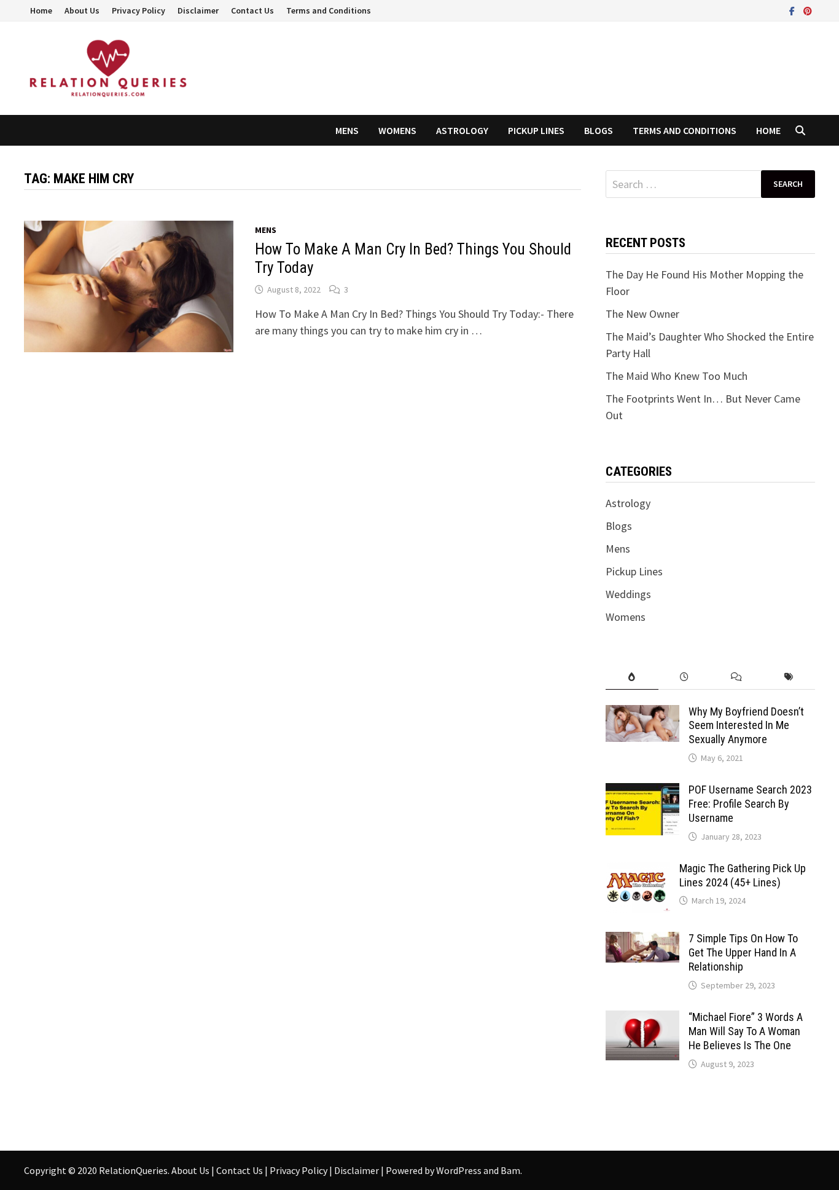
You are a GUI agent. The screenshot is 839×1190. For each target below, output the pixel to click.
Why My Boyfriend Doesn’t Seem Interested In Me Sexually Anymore (746, 725)
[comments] (737, 677)
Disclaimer (198, 10)
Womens (397, 130)
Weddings (628, 594)
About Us (82, 10)
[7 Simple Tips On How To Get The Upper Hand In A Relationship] (642, 940)
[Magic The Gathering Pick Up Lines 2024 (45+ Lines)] (638, 870)
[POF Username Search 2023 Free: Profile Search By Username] (642, 791)
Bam (510, 1170)
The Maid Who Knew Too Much (676, 376)
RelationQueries (133, 1170)
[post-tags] (789, 677)
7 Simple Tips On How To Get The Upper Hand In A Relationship (743, 952)
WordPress (459, 1170)
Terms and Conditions (328, 10)
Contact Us (252, 10)
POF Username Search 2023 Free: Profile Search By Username (750, 803)
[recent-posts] (684, 677)
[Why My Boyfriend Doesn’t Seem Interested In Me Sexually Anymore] (642, 713)
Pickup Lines (536, 130)
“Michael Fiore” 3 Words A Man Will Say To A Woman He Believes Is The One (746, 1031)
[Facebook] (793, 10)
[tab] (632, 677)
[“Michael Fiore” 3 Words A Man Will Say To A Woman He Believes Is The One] (642, 1019)
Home (41, 10)
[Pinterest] (807, 10)
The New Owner (642, 314)
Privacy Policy (138, 10)
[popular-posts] (632, 677)
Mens (347, 130)
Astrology (462, 130)
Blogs (598, 130)
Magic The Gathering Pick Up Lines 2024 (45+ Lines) (742, 875)
